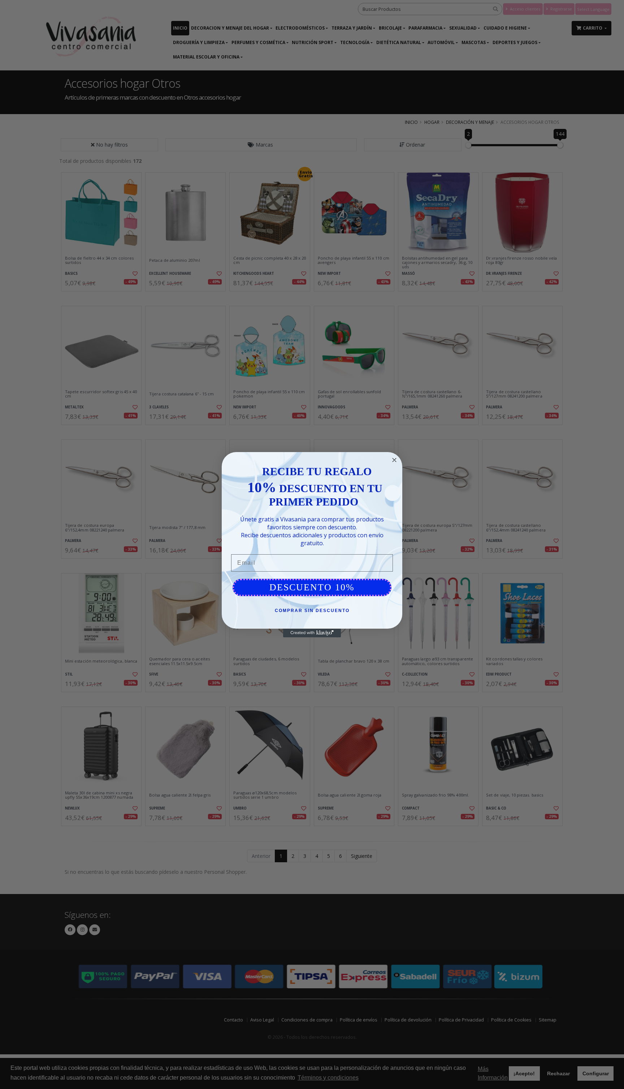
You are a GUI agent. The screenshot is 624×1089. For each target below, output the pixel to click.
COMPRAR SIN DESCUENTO (312, 610)
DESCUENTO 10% (312, 587)
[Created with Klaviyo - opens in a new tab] (312, 633)
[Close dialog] (394, 460)
